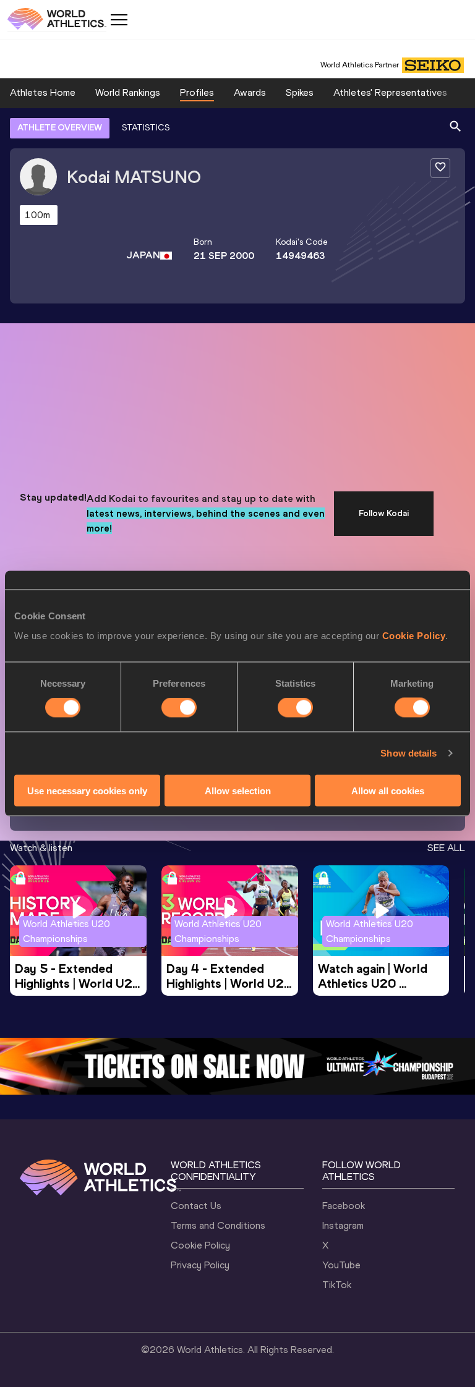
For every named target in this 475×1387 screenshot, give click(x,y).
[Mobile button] (118, 19)
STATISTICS (145, 127)
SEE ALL (446, 848)
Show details (408, 753)
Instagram (343, 1225)
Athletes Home (42, 92)
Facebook (343, 1205)
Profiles (197, 92)
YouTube (341, 1265)
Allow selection (238, 790)
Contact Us (196, 1205)
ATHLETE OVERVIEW (59, 127)
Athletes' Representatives (390, 92)
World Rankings (127, 92)
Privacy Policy (200, 1265)
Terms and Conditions (218, 1225)
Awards (250, 92)
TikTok (336, 1285)
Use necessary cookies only (87, 790)
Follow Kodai (384, 513)
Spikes (300, 92)
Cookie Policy (414, 635)
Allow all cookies (387, 790)
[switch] (179, 708)
